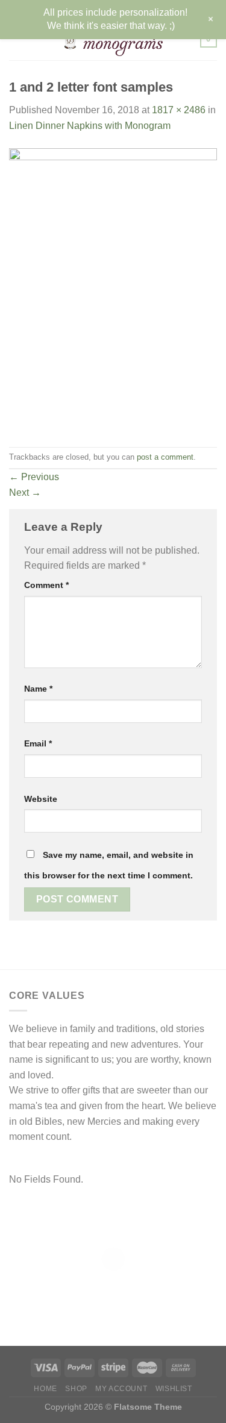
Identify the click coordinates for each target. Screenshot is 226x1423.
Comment (46, 585)
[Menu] (16, 39)
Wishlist (173, 1388)
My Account (121, 1388)
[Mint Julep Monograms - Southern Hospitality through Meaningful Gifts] (113, 39)
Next (25, 492)
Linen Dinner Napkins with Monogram (90, 125)
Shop (76, 1388)
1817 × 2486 (179, 110)
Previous (34, 477)
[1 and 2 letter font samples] (113, 289)
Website (40, 799)
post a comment (165, 456)
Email (38, 743)
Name (38, 688)
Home (45, 1388)
